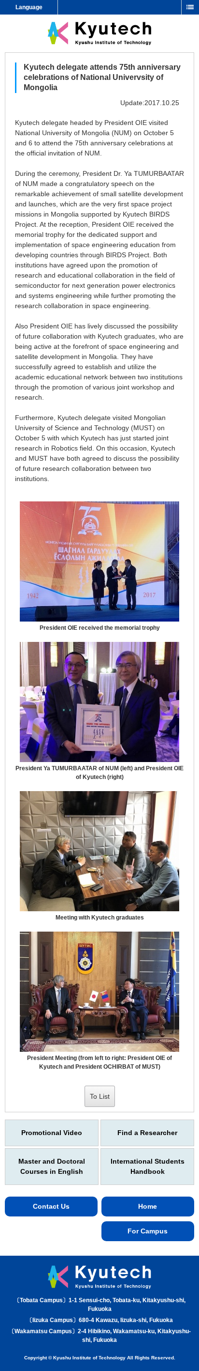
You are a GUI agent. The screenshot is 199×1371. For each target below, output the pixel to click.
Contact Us (51, 1206)
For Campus (148, 1231)
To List (100, 1096)
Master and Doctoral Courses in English (51, 1166)
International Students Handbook (148, 1166)
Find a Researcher (147, 1133)
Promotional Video (51, 1133)
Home (147, 1206)
